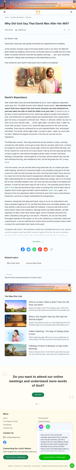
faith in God (9, 188)
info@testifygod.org (13, 437)
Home (7, 17)
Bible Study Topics (13, 263)
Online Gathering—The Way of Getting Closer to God (49, 332)
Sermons (28, 17)
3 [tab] (39, 403)
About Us (10, 466)
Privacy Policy (36, 466)
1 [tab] (36, 403)
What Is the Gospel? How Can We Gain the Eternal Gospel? (48, 318)
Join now (38, 394)
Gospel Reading (44, 421)
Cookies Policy (27, 466)
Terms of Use (18, 466)
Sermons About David (33, 263)
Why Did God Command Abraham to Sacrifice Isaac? (23, 277)
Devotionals (7, 425)
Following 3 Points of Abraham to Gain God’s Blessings (48, 347)
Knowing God (43, 418)
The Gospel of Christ (10, 421)
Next (73, 388)
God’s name (53, 190)
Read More (36, 241)
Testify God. (54, 466)
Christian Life (7, 428)
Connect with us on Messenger (15, 457)
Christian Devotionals (17, 17)
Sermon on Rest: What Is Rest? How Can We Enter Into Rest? (49, 303)
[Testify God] (38, 12)
